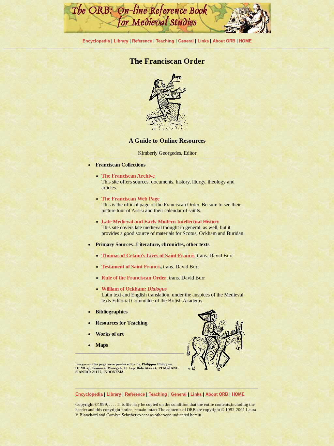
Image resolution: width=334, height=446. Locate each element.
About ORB (224, 41)
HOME (245, 41)
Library (121, 41)
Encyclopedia (96, 41)
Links (203, 41)
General (186, 41)
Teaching (165, 41)
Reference (142, 41)
